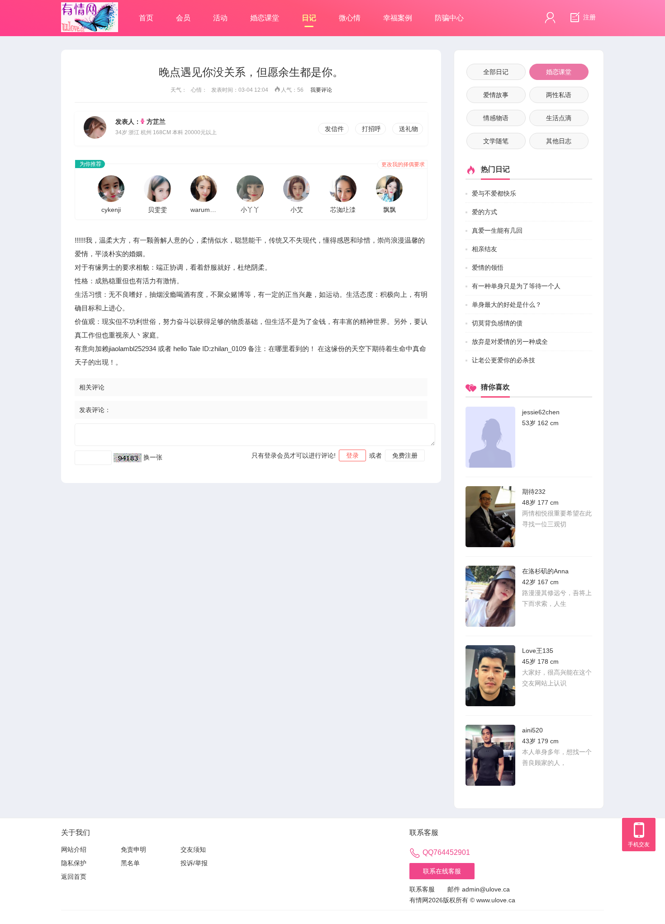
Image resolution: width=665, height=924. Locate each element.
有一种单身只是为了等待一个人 (516, 286)
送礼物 (408, 128)
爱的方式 (484, 212)
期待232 (534, 491)
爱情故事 (495, 94)
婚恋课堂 (264, 18)
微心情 (350, 18)
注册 (588, 17)
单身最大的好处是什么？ (507, 304)
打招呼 (371, 128)
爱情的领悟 (488, 267)
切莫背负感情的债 (497, 323)
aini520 (532, 730)
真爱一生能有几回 (497, 230)
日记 (309, 18)
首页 (146, 18)
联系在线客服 (442, 871)
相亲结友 (484, 249)
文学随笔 (495, 141)
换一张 (152, 457)
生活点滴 (558, 118)
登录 (352, 455)
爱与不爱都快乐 (494, 193)
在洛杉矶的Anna (545, 571)
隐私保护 (73, 863)
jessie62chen (541, 412)
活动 (220, 18)
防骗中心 (449, 18)
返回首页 (73, 876)
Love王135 (537, 650)
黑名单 (130, 863)
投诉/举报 (194, 863)
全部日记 (495, 71)
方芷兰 (156, 121)
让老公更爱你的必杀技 (503, 360)
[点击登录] (550, 17)
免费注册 (405, 455)
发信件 (334, 128)
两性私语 (558, 94)
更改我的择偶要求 (403, 164)
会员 (183, 18)
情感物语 (495, 118)
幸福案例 (397, 18)
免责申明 (133, 849)
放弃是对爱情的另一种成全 (510, 341)
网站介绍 (73, 849)
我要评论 (321, 90)
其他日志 (558, 141)
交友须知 (193, 849)
